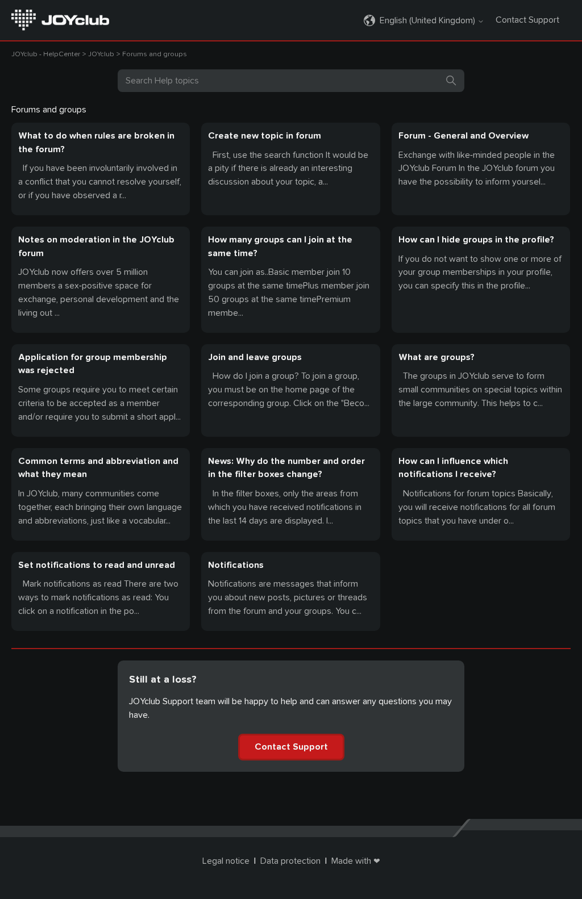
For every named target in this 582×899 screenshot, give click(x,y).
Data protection (290, 860)
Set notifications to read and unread (96, 565)
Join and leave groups (255, 357)
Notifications (236, 565)
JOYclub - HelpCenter (45, 54)
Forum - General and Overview (463, 135)
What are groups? (436, 357)
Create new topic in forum (264, 135)
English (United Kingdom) (428, 20)
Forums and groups (154, 54)
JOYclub (101, 54)
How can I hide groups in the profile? (476, 239)
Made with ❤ (355, 860)
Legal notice (226, 860)
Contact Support (527, 19)
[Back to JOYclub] (60, 19)
